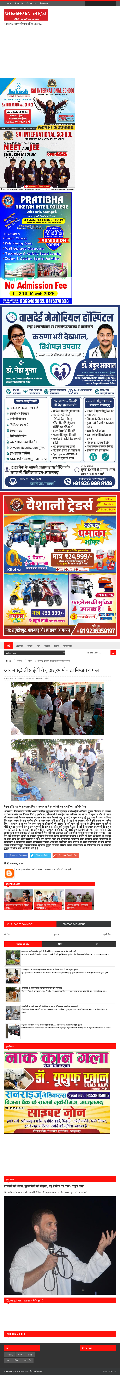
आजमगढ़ (40, 678)
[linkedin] (106, 3)
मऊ (38, 646)
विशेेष (16, 1360)
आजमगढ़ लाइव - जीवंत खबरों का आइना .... (32, 1371)
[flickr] (100, 3)
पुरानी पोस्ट (107, 934)
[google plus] (113, 3)
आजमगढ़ (19, 646)
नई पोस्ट (7, 934)
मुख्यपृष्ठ (56, 934)
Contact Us (31, 3)
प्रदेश (30, 646)
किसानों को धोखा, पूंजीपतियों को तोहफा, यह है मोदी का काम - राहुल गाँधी (44, 1186)
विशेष (56, 646)
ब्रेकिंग (47, 678)
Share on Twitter (43, 855)
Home (8, 3)
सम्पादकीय (67, 646)
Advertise (44, 3)
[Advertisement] (62, 53)
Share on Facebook (18, 855)
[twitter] (94, 3)
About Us (19, 3)
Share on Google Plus (68, 855)
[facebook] (88, 3)
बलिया (47, 646)
